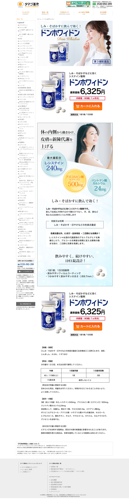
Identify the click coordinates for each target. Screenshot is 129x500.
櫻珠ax (21, 135)
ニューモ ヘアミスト (25, 51)
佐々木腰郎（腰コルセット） (26, 35)
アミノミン (22, 59)
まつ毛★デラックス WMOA (25, 54)
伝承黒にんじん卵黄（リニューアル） (25, 232)
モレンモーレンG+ (25, 236)
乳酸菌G (22, 142)
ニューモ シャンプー (25, 46)
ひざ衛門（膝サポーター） (26, 31)
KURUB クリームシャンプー (26, 139)
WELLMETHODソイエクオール (24, 109)
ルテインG (22, 145)
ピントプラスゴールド (26, 62)
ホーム (39, 19)
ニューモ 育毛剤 (24, 43)
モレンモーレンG (24, 117)
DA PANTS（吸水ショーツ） (26, 252)
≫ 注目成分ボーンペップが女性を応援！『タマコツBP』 (67, 471)
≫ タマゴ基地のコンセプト (29, 467)
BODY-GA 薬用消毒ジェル (26, 91)
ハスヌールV (23, 245)
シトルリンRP (23, 57)
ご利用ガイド (64, 13)
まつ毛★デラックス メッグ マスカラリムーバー (26, 149)
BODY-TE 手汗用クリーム (26, 177)
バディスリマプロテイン (26, 215)
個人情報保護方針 (25, 304)
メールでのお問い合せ (25, 271)
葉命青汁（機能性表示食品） (26, 248)
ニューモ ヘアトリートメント (26, 127)
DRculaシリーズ (24, 78)
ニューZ (21, 85)
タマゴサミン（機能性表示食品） (26, 203)
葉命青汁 (22, 200)
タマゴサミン (23, 25)
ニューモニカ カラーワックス (26, 192)
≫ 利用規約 (53, 489)
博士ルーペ (22, 64)
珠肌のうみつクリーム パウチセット (26, 154)
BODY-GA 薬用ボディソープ (26, 241)
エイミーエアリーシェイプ (26, 208)
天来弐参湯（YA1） (25, 256)
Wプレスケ (22, 133)
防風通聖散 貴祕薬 (25, 88)
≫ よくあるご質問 (26, 469)
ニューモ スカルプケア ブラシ (26, 188)
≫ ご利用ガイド (25, 472)
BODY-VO (22, 229)
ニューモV (22, 174)
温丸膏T (21, 119)
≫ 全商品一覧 (53, 466)
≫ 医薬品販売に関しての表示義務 (60, 487)
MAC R (21, 131)
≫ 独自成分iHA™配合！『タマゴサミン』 (62, 469)
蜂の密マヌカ (23, 211)
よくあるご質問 (84, 13)
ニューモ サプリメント (26, 41)
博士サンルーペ (24, 67)
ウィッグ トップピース (26, 97)
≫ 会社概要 (53, 480)
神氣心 (21, 227)
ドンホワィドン (24, 76)
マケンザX (22, 99)
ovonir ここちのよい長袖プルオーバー (26, 219)
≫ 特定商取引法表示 (55, 484)
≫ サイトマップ (54, 491)
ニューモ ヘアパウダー (26, 48)
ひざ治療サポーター (25, 169)
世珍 (20, 38)
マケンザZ (22, 198)
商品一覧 (45, 13)
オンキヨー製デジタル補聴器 (26, 72)
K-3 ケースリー (24, 124)
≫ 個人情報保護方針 (55, 482)
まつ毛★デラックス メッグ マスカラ (26, 113)
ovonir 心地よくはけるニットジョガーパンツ (26, 223)
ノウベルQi (22, 195)
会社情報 (103, 13)
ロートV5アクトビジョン (26, 82)
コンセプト (25, 13)
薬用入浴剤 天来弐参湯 (26, 94)
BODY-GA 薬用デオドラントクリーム (26, 103)
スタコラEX (23, 122)
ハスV (21, 69)
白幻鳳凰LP (23, 106)
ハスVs (21, 171)
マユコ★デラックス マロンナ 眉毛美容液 (26, 159)
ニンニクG (22, 238)
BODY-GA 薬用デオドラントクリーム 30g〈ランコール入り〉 (26, 182)
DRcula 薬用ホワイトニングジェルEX (26, 163)
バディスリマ (23, 166)
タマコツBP (23, 27)
